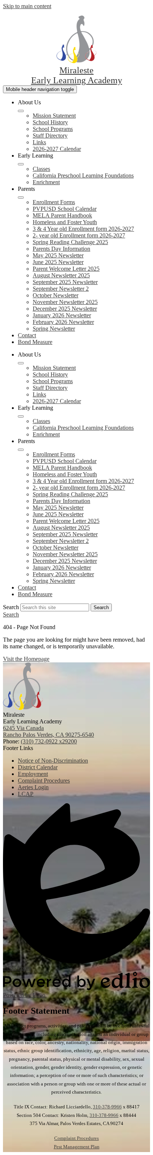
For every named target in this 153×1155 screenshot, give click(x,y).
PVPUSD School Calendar (65, 209)
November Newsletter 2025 (65, 302)
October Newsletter (55, 295)
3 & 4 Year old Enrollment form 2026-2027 (83, 229)
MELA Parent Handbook (62, 215)
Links (39, 142)
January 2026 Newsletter (62, 315)
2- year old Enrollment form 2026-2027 (79, 235)
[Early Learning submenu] (21, 164)
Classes (41, 169)
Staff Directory (50, 135)
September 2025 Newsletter (65, 282)
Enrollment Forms (54, 202)
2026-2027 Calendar (57, 149)
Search (11, 607)
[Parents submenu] (21, 197)
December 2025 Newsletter (65, 308)
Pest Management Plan (77, 1146)
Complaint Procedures (76, 1138)
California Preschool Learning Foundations (83, 175)
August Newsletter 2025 (61, 275)
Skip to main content (27, 6)
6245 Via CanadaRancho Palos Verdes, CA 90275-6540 (48, 731)
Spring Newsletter (54, 328)
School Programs (53, 129)
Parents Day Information (61, 249)
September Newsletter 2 (61, 289)
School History (50, 122)
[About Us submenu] (21, 111)
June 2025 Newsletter (58, 262)
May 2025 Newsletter (58, 255)
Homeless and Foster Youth (65, 222)
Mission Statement (54, 115)
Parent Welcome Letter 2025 (66, 269)
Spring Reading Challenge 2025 (70, 242)
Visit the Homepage (26, 659)
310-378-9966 (107, 1107)
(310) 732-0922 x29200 (49, 741)
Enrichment (46, 182)
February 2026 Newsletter (63, 322)
